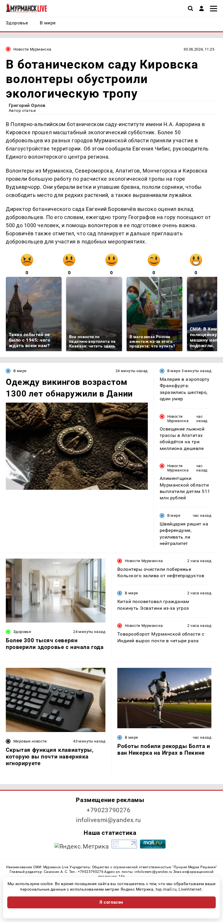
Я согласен (111, 902)
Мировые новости (30, 741)
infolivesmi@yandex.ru (108, 820)
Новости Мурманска (32, 49)
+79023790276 (109, 810)
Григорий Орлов (27, 105)
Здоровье (22, 631)
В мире (19, 371)
